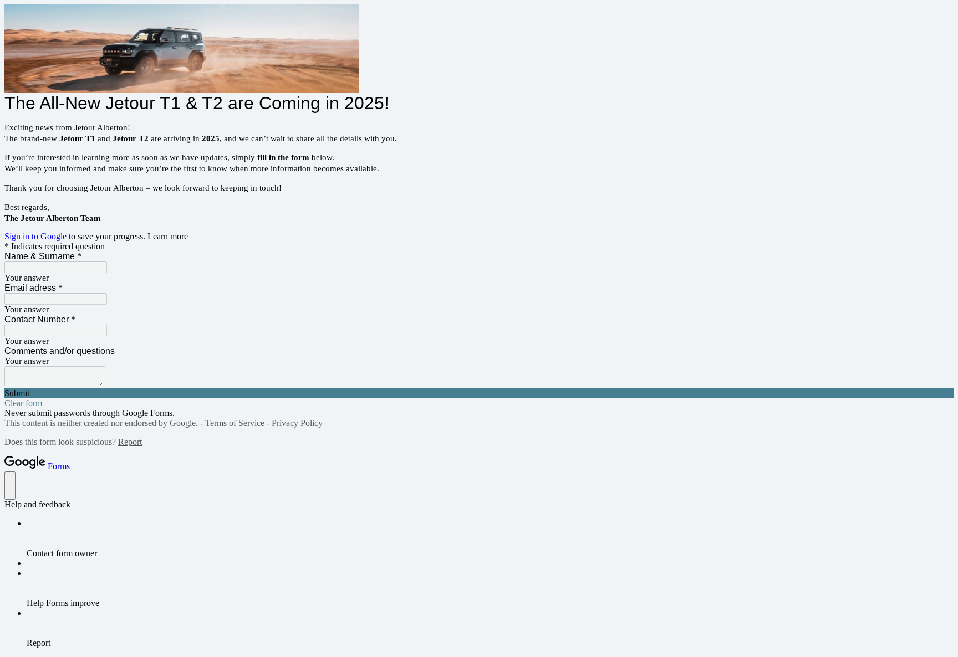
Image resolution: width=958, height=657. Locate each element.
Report (130, 441)
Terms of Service (234, 423)
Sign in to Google (35, 236)
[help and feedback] (10, 485)
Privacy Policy (297, 423)
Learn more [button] (167, 236)
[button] (479, 393)
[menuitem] (490, 538)
